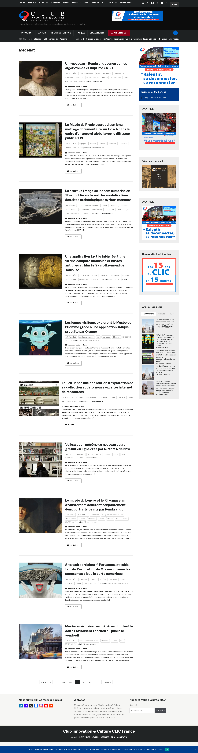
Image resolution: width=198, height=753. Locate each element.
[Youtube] (162, 3)
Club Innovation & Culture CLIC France (99, 731)
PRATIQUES (80, 33)
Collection (95, 515)
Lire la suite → (73, 105)
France (94, 275)
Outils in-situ (84, 279)
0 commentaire (96, 81)
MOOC (98, 454)
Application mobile (86, 337)
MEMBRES (55, 2)
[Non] (195, 749)
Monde (73, 209)
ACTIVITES (43, 2)
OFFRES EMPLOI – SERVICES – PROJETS (116, 2)
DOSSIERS (42, 33)
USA (123, 454)
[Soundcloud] (167, 3)
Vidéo (68, 148)
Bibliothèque (91, 397)
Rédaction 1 (109, 279)
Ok (167, 749)
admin (86, 81)
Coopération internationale (89, 205)
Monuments (84, 209)
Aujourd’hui (149, 314)
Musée (105, 77)
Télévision (112, 144)
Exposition (83, 579)
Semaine (161, 314)
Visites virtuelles (72, 213)
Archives (79, 397)
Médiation (115, 275)
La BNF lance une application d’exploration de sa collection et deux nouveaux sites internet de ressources (97, 387)
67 (90, 682)
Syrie (129, 209)
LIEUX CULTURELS (97, 33)
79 (99, 682)
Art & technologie (86, 73)
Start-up (121, 209)
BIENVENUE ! (84, 737)
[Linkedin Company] (142, 3)
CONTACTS (95, 2)
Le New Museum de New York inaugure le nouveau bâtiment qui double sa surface (165, 369)
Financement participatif (88, 641)
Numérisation (116, 77)
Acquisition (70, 515)
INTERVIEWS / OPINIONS (61, 33)
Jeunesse (106, 337)
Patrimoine (110, 209)
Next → (107, 682)
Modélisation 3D (92, 77)
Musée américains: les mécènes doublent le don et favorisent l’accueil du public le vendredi (99, 630)
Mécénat (79, 77)
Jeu (98, 337)
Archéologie (71, 205)
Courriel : (133, 705)
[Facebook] (152, 3)
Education (103, 397)
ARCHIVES (84, 2)
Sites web (113, 579)
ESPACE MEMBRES (118, 33)
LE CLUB (31, 2)
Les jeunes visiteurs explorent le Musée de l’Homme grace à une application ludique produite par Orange (98, 327)
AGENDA (66, 2)
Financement (71, 519)
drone (105, 205)
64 (70, 682)
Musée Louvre (121, 519)
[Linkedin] (26, 705)
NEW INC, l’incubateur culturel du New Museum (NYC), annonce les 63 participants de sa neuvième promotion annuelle (165, 340)
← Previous (46, 682)
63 (63, 682)
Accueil (23, 2)
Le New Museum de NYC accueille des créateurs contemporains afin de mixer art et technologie (165, 323)
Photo (115, 454)
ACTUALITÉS (26, 33)
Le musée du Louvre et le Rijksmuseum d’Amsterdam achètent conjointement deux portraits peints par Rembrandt (95, 504)
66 (84, 682)
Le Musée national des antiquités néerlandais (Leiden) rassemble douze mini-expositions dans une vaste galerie (111, 39)
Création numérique (103, 73)
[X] (147, 3)
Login (174, 4)
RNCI (74, 2)
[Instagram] (157, 3)
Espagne (82, 144)
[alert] (159, 97)
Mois (172, 314)
